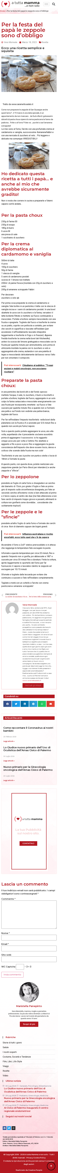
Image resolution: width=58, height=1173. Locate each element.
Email (5, 944)
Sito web (6, 955)
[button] (7, 704)
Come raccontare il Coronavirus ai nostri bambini (28, 729)
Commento (8, 899)
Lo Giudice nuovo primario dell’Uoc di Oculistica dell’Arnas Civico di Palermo (27, 749)
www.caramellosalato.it (32, 680)
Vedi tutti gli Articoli (33, 685)
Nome (5, 933)
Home (2, 11)
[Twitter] (9, 1128)
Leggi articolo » (9, 741)
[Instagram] (13, 1128)
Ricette (45, 42)
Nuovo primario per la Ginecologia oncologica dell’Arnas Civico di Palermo (28, 768)
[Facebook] (4, 1128)
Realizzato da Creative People (29, 1170)
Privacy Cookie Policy (36, 1158)
